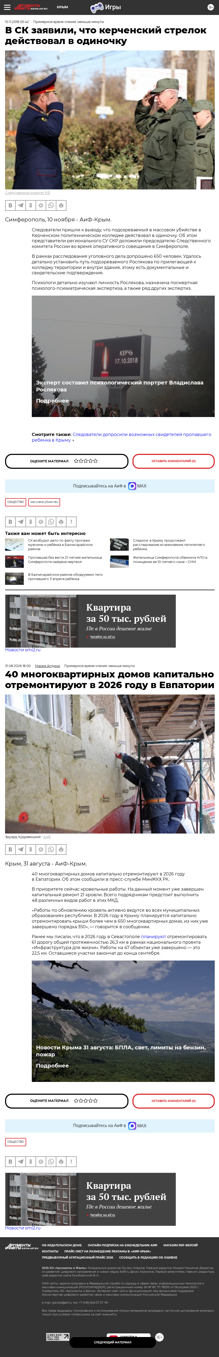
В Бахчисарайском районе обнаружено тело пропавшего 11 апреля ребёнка (65, 577)
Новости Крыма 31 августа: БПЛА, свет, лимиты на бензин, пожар (121, 1051)
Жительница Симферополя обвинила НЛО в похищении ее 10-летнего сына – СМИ (170, 560)
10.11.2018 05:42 (17, 22)
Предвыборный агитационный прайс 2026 (77, 1257)
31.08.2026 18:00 (18, 666)
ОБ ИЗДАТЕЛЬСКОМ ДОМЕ (62, 1245)
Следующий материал (112, 1342)
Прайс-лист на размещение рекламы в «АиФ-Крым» (107, 1251)
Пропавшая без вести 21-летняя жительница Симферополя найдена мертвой (65, 560)
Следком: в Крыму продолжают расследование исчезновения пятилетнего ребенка (169, 544)
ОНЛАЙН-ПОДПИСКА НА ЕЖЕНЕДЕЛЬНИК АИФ (122, 1245)
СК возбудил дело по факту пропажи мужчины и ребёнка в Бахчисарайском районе (60, 544)
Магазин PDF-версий (180, 1245)
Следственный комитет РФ (27, 193)
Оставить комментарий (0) (174, 461)
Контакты (50, 1251)
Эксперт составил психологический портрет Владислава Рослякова (120, 386)
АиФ (47, 837)
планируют (153, 936)
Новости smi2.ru (23, 649)
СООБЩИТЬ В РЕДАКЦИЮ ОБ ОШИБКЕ (148, 1257)
